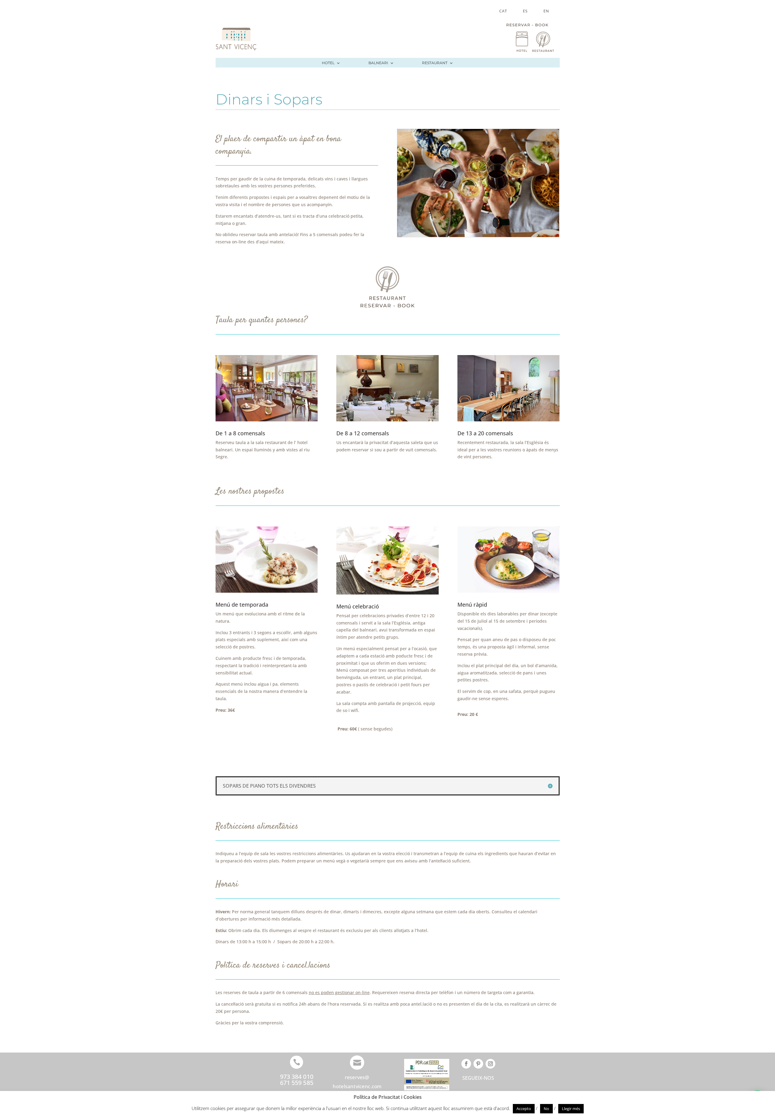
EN (546, 11)
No (546, 1108)
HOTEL (328, 63)
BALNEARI (378, 63)
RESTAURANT (434, 63)
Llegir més (571, 1108)
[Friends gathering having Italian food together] (478, 235)
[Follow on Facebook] (466, 1064)
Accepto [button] (523, 1108)
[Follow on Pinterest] (478, 1064)
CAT (503, 11)
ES (525, 11)
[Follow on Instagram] (490, 1064)
